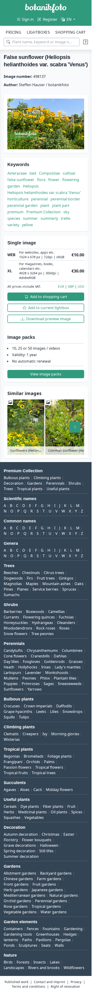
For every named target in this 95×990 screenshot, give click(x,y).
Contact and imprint (49, 982)
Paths (27, 939)
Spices (76, 811)
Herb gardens (16, 889)
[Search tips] (85, 42)
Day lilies (11, 661)
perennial (39, 199)
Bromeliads (34, 756)
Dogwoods (13, 578)
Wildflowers (74, 967)
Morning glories (65, 733)
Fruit (71, 806)
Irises (46, 667)
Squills (9, 717)
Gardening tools (18, 934)
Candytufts (13, 650)
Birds (8, 962)
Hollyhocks (27, 667)
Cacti (37, 789)
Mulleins (11, 678)
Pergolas (63, 939)
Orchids (33, 761)
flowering (70, 179)
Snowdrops (72, 711)
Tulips (24, 717)
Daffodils (64, 706)
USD (81, 286)
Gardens (34, 483)
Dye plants (30, 806)
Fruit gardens (44, 884)
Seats (46, 945)
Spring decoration (19, 850)
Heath (9, 667)
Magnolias (13, 583)
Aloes (25, 789)
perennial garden (22, 205)
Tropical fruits (16, 772)
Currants (11, 617)
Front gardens (16, 884)
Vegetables (34, 817)
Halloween (49, 845)
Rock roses (45, 628)
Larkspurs (12, 672)
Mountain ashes (56, 583)
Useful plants (58, 488)
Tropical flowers (49, 767)
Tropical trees (44, 772)
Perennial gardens (51, 900)
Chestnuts (31, 572)
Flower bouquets (36, 839)
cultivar (69, 173)
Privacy (76, 982)
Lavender (33, 672)
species (13, 218)
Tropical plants (30, 488)
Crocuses (12, 706)
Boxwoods (35, 611)
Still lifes (46, 850)
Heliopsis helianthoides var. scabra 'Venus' (44, 192)
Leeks (41, 711)
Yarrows (34, 689)
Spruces (69, 589)
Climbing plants (47, 477)
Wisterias (12, 739)
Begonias (12, 756)
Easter (68, 834)
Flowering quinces (39, 617)
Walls (59, 945)
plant (44, 205)
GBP (71, 286)
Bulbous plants (17, 477)
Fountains (51, 928)
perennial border (65, 199)
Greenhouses (47, 934)
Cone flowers (15, 656)
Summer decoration (21, 856)
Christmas (50, 834)
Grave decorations (20, 845)
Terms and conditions (28, 986)
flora (41, 179)
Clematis (11, 733)
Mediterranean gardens (24, 895)
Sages (49, 683)
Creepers (31, 733)
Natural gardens (63, 895)
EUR (61, 286)
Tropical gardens (46, 906)
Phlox (45, 678)
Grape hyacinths (18, 711)
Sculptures (28, 945)
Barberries (13, 611)
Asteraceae (17, 173)
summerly (49, 218)
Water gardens (54, 911)
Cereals (10, 806)
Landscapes (14, 967)
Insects (39, 962)
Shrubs (74, 483)
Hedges (70, 934)
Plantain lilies (65, 678)
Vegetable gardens (20, 911)
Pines (8, 589)
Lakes (55, 962)
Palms (49, 761)
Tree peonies (42, 633)
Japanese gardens (47, 889)
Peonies (29, 678)
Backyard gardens (56, 873)
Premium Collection (43, 211)
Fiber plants (53, 806)
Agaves (10, 789)
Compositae (49, 173)
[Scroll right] (74, 427)
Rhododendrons (18, 628)
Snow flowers (15, 633)
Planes (23, 589)
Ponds (9, 945)
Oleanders (66, 622)
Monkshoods (56, 672)
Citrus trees (54, 572)
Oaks (78, 583)
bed (33, 173)
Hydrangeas (42, 622)
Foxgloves (31, 661)
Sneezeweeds (70, 683)
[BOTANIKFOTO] (46, 8)
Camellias (56, 611)
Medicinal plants (32, 811)
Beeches (11, 572)
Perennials (55, 483)
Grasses (76, 661)
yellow (27, 224)
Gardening (73, 928)
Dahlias (60, 656)
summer (30, 218)
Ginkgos (66, 578)
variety (13, 224)
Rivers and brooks (44, 967)
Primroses (31, 683)
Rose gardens (16, 906)
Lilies (54, 711)
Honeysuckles (16, 622)
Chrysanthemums (42, 650)
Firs (30, 578)
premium (15, 211)
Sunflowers (14, 689)
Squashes (12, 817)
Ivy (44, 733)
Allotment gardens (20, 873)
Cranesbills (40, 656)
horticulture (17, 199)
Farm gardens (49, 878)
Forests (23, 962)
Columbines (72, 650)
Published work (16, 982)
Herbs (9, 811)
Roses (64, 628)
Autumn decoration (21, 834)
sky (66, 211)
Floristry (11, 839)
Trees (8, 488)
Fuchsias (66, 617)
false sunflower (20, 179)
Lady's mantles (68, 667)
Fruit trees (46, 578)
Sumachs (12, 594)
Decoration (13, 483)
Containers (13, 928)
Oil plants (59, 811)
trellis (66, 218)
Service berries (45, 589)
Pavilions (43, 939)
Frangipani (13, 761)
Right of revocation (65, 986)
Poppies (11, 683)
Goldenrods (54, 661)
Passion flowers (17, 767)
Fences (33, 928)
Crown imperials (38, 706)
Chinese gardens (18, 878)
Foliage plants (60, 756)
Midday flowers (59, 789)
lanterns (11, 939)
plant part (60, 205)
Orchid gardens (17, 900)
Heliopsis (31, 186)
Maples (32, 583)
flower (53, 179)
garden (13, 186)
